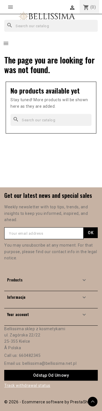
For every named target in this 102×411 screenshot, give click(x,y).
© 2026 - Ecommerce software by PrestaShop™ (49, 402)
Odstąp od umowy (51, 375)
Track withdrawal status (27, 385)
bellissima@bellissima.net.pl (49, 363)
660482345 (30, 355)
